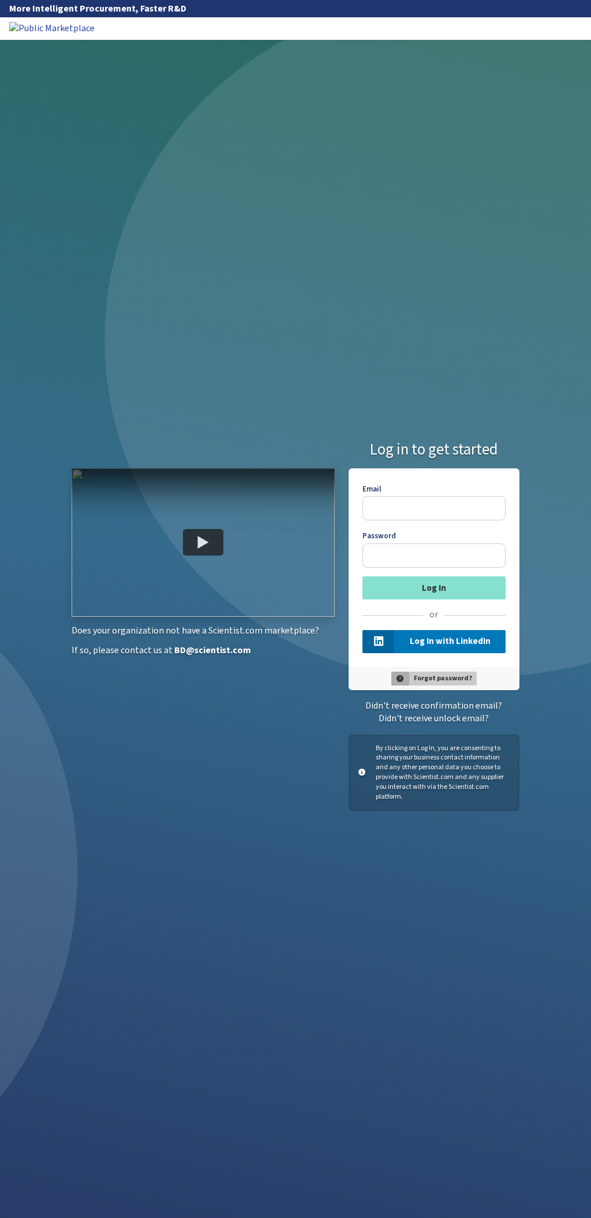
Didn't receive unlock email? (434, 718)
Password (379, 536)
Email (371, 489)
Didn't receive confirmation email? (433, 705)
